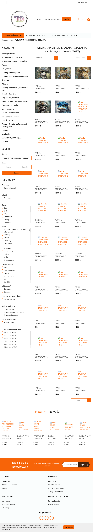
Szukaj (16, 173)
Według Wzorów (8, 53)
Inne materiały (8, 109)
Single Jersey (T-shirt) (10, 97)
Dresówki (6, 80)
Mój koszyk (6, 508)
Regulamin (52, 481)
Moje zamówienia (8, 504)
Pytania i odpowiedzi (9, 485)
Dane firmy (6, 481)
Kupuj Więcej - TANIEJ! (10, 116)
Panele (5, 65)
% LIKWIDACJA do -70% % (36, 35)
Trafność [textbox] (39, 58)
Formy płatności (54, 501)
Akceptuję (69, 527)
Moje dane (6, 501)
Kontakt (4, 488)
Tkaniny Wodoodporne (11, 72)
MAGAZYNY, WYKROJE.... (12, 138)
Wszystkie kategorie (13, 35)
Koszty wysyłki (53, 504)
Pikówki (5, 84)
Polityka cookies (54, 485)
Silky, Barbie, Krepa (10, 94)
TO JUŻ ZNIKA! (7, 120)
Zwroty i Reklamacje (55, 492)
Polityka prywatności (56, 488)
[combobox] (46, 58)
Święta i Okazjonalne (10, 113)
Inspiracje (6, 134)
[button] (6, 477)
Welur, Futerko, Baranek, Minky (15, 101)
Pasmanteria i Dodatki (11, 105)
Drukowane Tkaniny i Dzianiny (65, 35)
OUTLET (5, 141)
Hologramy (6, 69)
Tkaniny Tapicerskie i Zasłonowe (15, 76)
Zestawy (5, 130)
